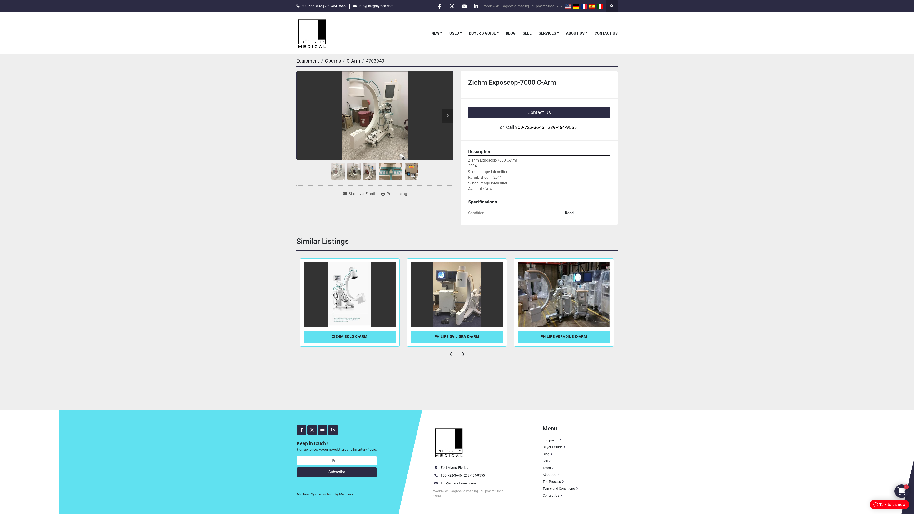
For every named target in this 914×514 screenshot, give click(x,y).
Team (547, 468)
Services (547, 33)
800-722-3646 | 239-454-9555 (324, 6)
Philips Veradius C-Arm (564, 336)
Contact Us (606, 33)
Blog (511, 33)
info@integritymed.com (376, 6)
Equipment (551, 440)
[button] (436, 33)
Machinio (346, 494)
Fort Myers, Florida (454, 468)
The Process (552, 482)
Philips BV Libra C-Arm (456, 336)
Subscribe (336, 472)
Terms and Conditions (559, 488)
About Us (575, 33)
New (435, 33)
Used (454, 33)
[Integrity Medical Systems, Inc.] (449, 442)
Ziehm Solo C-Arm (349, 336)
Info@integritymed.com (458, 483)
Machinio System (309, 494)
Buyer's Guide (482, 33)
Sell (527, 33)
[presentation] (450, 354)
